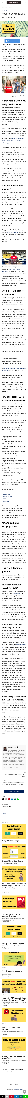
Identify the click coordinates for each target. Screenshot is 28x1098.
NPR (4, 499)
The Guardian (7, 496)
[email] (7, 1096)
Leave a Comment (14, 791)
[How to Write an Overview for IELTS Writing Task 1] (14, 851)
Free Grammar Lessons (12, 971)
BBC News (6, 494)
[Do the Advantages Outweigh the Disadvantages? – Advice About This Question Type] (14, 874)
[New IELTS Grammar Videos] (14, 1015)
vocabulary (4, 813)
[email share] (6, 799)
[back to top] (24, 1092)
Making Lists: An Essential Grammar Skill (13, 1057)
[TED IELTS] (14, 2)
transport (9, 140)
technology (5, 143)
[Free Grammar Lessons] (14, 959)
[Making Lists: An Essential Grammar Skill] (14, 1044)
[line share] (18, 799)
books (14, 140)
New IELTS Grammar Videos (11, 1028)
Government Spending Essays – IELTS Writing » (15, 775)
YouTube (4, 994)
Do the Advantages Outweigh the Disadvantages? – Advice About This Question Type (14, 886)
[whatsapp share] (15, 799)
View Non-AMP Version (18, 1089)
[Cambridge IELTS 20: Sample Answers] (14, 902)
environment (19, 138)
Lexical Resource (12, 232)
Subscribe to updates (13, 41)
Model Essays (5, 910)
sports (13, 138)
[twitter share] (3, 799)
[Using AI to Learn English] (14, 831)
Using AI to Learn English (11, 841)
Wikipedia (6, 501)
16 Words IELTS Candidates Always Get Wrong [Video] (14, 999)
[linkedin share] (12, 799)
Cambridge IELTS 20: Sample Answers (11, 915)
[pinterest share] (9, 799)
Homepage (4, 7)
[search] (25, 2)
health (19, 140)
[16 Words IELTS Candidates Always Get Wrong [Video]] (14, 986)
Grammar (4, 967)
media (3, 140)
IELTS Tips (10, 7)
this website (16, 593)
